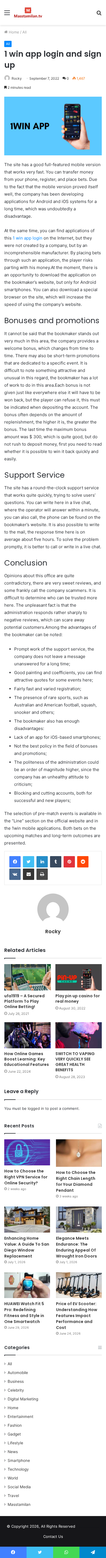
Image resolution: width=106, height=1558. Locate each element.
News (13, 1451)
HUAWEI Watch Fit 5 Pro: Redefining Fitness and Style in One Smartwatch (24, 1312)
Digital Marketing (23, 1399)
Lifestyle (15, 1443)
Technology (18, 1469)
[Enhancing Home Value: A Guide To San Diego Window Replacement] (27, 1219)
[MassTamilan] (28, 12)
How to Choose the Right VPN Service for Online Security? (25, 1177)
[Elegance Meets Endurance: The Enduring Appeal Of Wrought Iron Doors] (79, 1219)
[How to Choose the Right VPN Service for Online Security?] (27, 1152)
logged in (36, 1108)
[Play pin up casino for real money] (78, 977)
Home (13, 32)
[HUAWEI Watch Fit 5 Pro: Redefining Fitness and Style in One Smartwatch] (27, 1285)
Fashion (15, 1425)
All (24, 32)
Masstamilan (19, 1504)
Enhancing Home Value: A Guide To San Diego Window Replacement (26, 1247)
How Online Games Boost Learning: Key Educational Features (26, 1059)
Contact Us (53, 1536)
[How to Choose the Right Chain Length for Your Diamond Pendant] (79, 1153)
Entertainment (20, 1416)
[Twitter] (28, 861)
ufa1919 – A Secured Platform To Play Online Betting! (24, 1001)
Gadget (14, 1434)
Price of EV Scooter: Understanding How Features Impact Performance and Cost (76, 1315)
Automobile (18, 1372)
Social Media (19, 1487)
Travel (13, 1495)
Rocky (17, 78)
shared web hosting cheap (93, 1527)
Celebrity (16, 1390)
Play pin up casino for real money (77, 998)
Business (16, 1381)
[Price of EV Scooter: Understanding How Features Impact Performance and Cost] (79, 1285)
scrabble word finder (83, 1527)
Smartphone (19, 1460)
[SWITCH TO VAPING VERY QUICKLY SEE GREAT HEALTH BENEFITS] (78, 1035)
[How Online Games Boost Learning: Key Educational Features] (27, 1035)
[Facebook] (15, 861)
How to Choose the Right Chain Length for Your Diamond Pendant (76, 1181)
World (13, 1478)
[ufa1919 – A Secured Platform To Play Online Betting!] (27, 977)
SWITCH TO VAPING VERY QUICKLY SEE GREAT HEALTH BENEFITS (75, 1062)
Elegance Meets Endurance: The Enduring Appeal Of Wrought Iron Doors (76, 1247)
